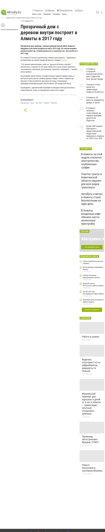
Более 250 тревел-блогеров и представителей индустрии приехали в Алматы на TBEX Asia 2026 (95, 132)
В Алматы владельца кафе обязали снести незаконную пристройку (90, 217)
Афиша (50, 10)
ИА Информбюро (27, 100)
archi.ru (64, 60)
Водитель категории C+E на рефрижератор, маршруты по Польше (91, 365)
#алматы (47, 103)
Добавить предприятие (92, 310)
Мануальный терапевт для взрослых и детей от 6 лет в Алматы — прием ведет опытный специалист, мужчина (91, 403)
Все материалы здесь (92, 247)
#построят (38, 103)
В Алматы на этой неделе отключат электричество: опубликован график (91, 160)
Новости (38, 10)
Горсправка (56, 14)
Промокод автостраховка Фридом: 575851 (90, 439)
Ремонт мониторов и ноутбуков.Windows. (92, 468)
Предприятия (65, 10)
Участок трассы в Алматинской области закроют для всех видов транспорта (91, 180)
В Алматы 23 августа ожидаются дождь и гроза (95, 100)
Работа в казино (90, 336)
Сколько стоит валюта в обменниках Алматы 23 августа (94, 88)
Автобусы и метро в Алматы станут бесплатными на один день (92, 199)
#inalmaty (54, 103)
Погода (64, 14)
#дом (32, 103)
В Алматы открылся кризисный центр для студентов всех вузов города (94, 74)
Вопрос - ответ (36, 14)
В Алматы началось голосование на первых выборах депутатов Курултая (93, 114)
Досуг (80, 10)
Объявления (47, 14)
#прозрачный (25, 103)
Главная (3, 18)
